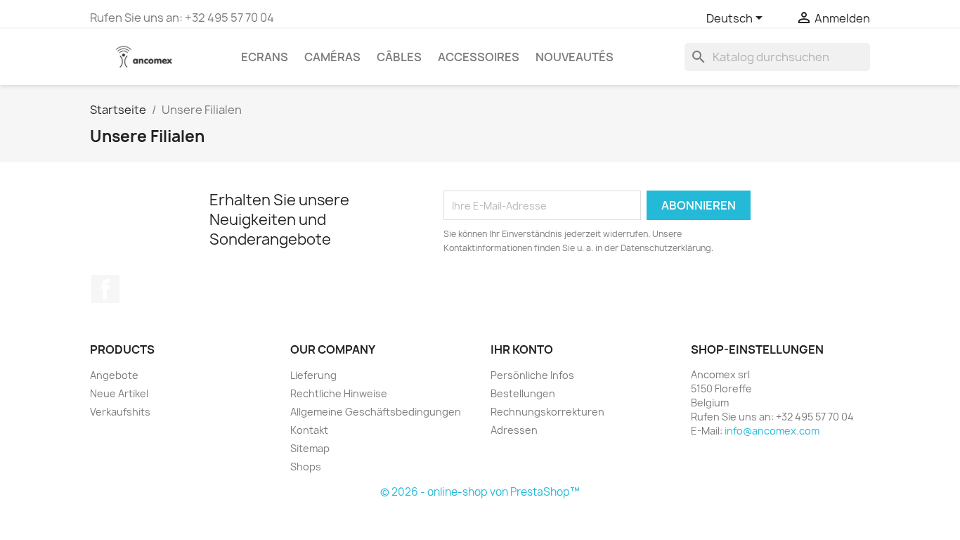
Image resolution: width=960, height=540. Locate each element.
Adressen (514, 430)
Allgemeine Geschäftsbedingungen (375, 411)
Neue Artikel (119, 393)
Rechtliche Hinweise (338, 393)
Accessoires (478, 57)
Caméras (332, 57)
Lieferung (313, 375)
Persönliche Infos (532, 375)
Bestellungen (523, 393)
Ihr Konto (522, 349)
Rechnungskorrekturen (547, 411)
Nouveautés (575, 57)
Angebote (114, 375)
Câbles (399, 57)
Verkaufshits (120, 411)
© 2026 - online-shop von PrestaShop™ (480, 491)
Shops (305, 466)
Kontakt (309, 430)
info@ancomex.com (772, 430)
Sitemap (310, 448)
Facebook (105, 289)
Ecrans (264, 57)
